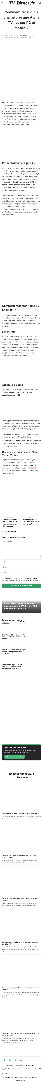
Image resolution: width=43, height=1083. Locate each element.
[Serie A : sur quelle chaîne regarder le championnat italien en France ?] (35, 622)
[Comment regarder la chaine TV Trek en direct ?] (21, 796)
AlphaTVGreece (34, 468)
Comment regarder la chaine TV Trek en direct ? (20, 814)
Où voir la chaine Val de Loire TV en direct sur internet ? (19, 900)
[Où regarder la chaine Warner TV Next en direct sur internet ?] (21, 925)
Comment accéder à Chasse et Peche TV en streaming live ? (19, 856)
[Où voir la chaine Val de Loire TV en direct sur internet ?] (21, 881)
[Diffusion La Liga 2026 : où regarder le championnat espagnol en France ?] (35, 666)
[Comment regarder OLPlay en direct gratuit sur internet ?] (21, 970)
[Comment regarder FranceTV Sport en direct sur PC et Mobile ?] (21, 1016)
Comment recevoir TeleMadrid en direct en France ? (31, 522)
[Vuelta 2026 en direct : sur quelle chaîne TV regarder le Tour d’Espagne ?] (35, 652)
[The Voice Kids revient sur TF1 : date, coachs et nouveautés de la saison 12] (35, 637)
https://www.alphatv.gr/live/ (16, 342)
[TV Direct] (22, 3)
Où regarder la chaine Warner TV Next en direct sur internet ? (20, 943)
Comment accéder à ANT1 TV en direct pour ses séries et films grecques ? (11, 523)
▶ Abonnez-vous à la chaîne (14, 757)
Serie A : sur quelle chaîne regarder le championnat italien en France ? (14, 622)
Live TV (36, 37)
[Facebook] (4, 1060)
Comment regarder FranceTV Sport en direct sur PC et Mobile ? (20, 1034)
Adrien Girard (22, 37)
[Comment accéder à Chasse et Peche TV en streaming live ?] (21, 838)
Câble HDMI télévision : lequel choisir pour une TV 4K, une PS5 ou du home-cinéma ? (20, 606)
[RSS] (10, 1060)
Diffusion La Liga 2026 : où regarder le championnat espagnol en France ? (12, 666)
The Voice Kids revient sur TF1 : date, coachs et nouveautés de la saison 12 (14, 637)
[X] (15, 1060)
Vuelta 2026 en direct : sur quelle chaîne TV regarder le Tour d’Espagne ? (14, 651)
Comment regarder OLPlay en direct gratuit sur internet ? (20, 989)
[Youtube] (21, 1060)
